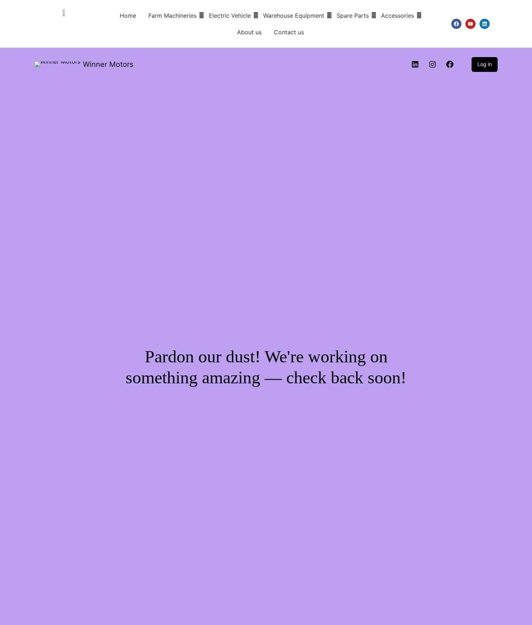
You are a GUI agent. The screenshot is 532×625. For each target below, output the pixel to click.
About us (249, 32)
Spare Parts (353, 15)
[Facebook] (450, 64)
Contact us (289, 32)
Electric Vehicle (230, 15)
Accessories (397, 15)
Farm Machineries (172, 15)
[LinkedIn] (415, 64)
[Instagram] (432, 64)
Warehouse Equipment (293, 15)
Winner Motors (108, 64)
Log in (484, 64)
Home (128, 15)
